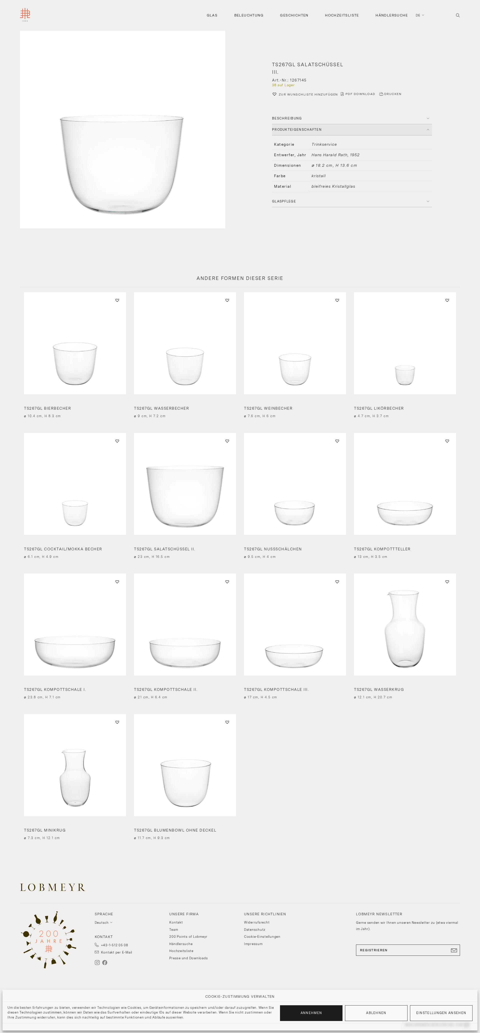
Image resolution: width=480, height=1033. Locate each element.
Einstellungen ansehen (441, 1013)
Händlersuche (392, 15)
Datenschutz (255, 930)
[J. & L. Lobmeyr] (25, 15)
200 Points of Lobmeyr (188, 937)
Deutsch (102, 923)
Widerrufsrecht (257, 922)
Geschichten (294, 15)
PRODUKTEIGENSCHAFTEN (297, 129)
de (418, 15)
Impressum (253, 944)
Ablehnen (376, 1013)
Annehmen (311, 1013)
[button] (128, 130)
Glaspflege (284, 201)
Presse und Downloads (188, 958)
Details (74, 407)
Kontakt (176, 922)
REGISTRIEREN (374, 950)
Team (173, 930)
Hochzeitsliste (342, 15)
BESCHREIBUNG (287, 118)
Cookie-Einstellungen (262, 937)
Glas (212, 15)
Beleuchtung (249, 15)
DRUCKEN (393, 94)
